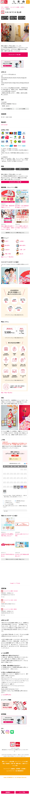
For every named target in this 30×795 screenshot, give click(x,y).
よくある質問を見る (6, 694)
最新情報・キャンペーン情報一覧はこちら (15, 232)
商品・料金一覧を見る (6, 392)
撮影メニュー (5, 761)
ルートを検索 (22, 108)
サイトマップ (6, 768)
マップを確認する (8, 108)
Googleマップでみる (15, 583)
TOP (2, 7)
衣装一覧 (13, 763)
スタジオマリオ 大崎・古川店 (10, 600)
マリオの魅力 (25, 761)
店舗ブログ (24, 763)
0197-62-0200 (4, 124)
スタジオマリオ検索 (14, 7)
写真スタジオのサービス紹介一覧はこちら (15, 559)
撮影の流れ (18, 763)
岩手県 (22, 7)
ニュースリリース (10, 770)
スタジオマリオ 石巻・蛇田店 (10, 609)
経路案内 (8, 792)
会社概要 (23, 768)
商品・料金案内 (6, 763)
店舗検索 (7, 7)
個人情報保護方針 (20, 770)
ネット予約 (22, 792)
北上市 (2, 8)
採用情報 (18, 768)
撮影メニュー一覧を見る (7, 256)
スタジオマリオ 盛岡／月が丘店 (11, 591)
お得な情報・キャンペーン (15, 761)
